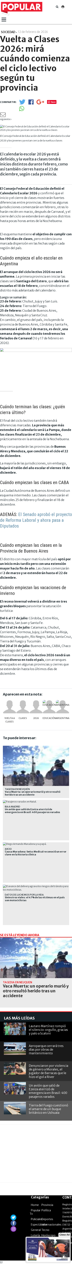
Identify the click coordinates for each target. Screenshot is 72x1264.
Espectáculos (39, 1224)
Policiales (36, 1219)
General (36, 1230)
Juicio (8, 848)
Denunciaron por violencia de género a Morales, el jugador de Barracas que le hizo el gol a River (48, 1071)
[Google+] (40, 103)
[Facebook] (31, 103)
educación (49, 718)
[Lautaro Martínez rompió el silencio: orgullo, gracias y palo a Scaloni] (15, 1029)
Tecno (45, 1230)
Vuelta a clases (9, 720)
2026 (36, 718)
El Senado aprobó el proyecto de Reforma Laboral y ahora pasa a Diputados (36, 520)
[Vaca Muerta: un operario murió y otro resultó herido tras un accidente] (36, 958)
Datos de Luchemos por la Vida (24, 894)
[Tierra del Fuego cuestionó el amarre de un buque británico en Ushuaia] (15, 1108)
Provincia (47, 1205)
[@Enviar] (3, 115)
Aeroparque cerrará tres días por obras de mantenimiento (46, 1049)
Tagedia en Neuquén (17, 789)
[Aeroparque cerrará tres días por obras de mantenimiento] (15, 1048)
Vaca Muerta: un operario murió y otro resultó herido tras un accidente (32, 793)
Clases (23, 718)
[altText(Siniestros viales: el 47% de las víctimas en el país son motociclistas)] (36, 886)
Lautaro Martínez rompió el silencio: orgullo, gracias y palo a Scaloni (48, 1029)
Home (35, 1205)
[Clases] (23, 707)
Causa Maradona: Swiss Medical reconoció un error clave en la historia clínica (35, 853)
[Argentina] (62, 707)
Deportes (47, 1219)
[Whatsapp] (21, 109)
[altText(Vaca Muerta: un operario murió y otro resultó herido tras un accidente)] (36, 747)
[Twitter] (22, 103)
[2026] (36, 707)
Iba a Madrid (12, 806)
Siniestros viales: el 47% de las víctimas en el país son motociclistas (35, 899)
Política (46, 1210)
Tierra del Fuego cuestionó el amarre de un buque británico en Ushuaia (48, 1109)
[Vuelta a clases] (9, 707)
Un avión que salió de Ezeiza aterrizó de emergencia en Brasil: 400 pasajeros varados (32, 810)
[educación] (49, 707)
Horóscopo (48, 1235)
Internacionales (51, 1224)
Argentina (62, 718)
